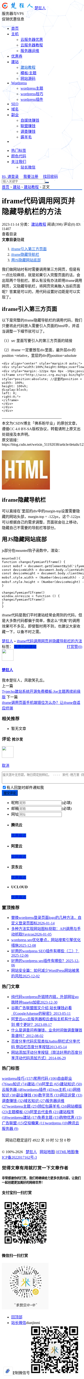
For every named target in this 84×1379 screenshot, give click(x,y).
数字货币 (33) (49, 1095)
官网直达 (18, 857)
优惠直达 (18, 835)
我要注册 (30, 177)
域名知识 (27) (35, 1101)
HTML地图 (65, 1152)
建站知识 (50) (71, 1084)
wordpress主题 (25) (23, 1106)
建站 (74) (34, 1084)
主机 (15, 34)
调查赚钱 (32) (13, 1101)
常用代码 (21, 647)
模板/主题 (28, 73)
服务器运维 (30, 51)
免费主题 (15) (49, 1117)
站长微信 (28, 167)
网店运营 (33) (71, 1095)
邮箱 (15, 808)
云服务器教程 (32, 45)
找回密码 (50, 177)
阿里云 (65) (51, 1084)
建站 (15, 62)
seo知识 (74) (17, 1084)
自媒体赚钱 (30, 120)
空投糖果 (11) (35, 1123)
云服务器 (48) (13, 1090)
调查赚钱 (28, 131)
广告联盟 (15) (13, 1123)
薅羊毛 (26, 137)
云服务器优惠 (32, 40)
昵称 (15, 803)
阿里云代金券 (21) (44, 1112)
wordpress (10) (57, 1123)
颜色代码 (18, 156)
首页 (15, 28)
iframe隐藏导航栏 (25, 255)
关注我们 (18, 162)
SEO (14, 104)
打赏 (70, 647)
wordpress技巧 (32, 94)
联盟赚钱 (28, 126)
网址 (15, 814)
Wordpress (19, 83)
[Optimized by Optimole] (8, 1371)
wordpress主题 (32, 88)
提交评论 (10, 793)
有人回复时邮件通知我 (25, 788)
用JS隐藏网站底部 (26, 260)
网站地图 (47, 1152)
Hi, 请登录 (10, 177)
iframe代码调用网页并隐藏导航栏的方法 (49, 641)
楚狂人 (40, 8)
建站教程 (28, 67)
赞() (78, 647)
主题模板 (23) (19, 1112)
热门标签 (18, 151)
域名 (15, 109)
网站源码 (28, 79)
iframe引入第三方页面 (29, 249)
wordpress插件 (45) (38, 1090)
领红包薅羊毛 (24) (52, 1106)
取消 (5, 766)
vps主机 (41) (63, 1090)
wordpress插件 (32, 99)
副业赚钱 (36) (27, 1095)
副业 (15, 115)
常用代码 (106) (45, 1078)
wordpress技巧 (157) (17, 1078)
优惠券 (16, 56)
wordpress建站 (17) (23, 1117)
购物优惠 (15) (70, 1117)
